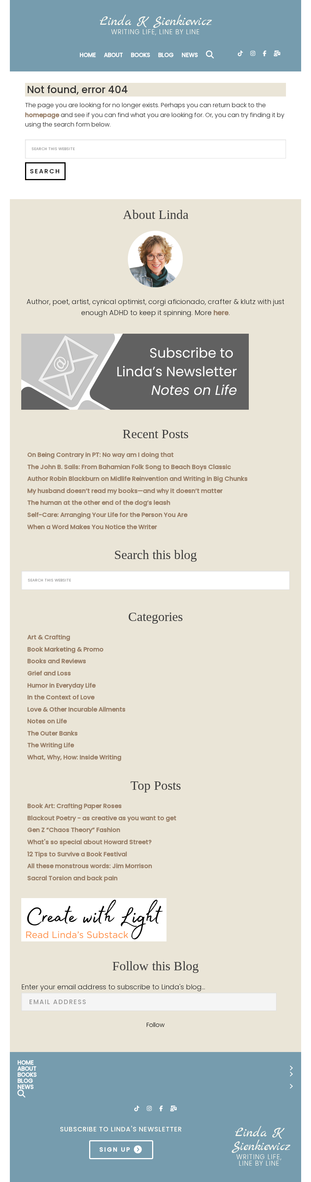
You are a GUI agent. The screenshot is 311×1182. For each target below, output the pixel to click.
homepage (42, 115)
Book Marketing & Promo (65, 649)
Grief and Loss (49, 673)
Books (140, 55)
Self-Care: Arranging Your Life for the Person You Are (107, 514)
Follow (155, 1024)
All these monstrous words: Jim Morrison (89, 866)
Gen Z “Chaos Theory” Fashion (73, 829)
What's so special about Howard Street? (89, 842)
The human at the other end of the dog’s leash (98, 502)
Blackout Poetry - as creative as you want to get (101, 818)
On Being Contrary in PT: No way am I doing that (100, 454)
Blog (166, 55)
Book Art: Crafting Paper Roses (74, 806)
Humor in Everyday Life (61, 685)
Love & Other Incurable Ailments (76, 709)
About (113, 55)
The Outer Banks (52, 733)
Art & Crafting (48, 637)
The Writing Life (50, 745)
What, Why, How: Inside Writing (74, 757)
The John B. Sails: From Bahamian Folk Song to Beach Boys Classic (129, 467)
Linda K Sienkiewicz (156, 21)
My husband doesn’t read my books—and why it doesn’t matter (125, 490)
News (190, 55)
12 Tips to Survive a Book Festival (77, 854)
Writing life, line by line (155, 31)
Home (88, 55)
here (221, 312)
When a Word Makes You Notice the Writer (92, 527)
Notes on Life (47, 721)
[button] (211, 55)
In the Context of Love (60, 697)
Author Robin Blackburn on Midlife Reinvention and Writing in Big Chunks (137, 478)
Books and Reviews (56, 661)
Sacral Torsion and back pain (72, 878)
